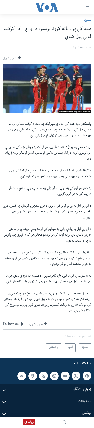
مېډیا (87, 20)
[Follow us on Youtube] (65, 376)
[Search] (64, 422)
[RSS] (43, 376)
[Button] (12, 58)
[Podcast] (32, 376)
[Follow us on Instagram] (54, 376)
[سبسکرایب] (21, 376)
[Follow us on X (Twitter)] (76, 376)
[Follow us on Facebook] (87, 376)
